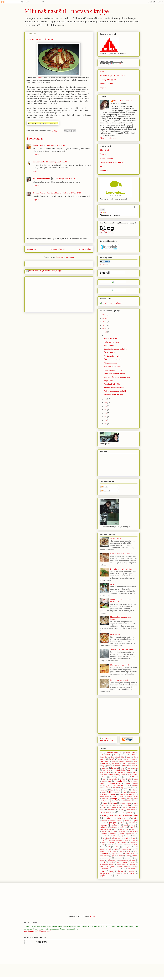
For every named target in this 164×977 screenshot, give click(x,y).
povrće (104, 834)
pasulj (126, 825)
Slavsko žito (103, 757)
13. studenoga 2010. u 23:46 (54, 145)
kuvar (129, 803)
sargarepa (122, 843)
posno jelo (133, 831)
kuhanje (109, 801)
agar (128, 757)
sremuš (121, 856)
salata (111, 842)
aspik (133, 759)
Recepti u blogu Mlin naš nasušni (113, 75)
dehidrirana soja (124, 772)
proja (121, 836)
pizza (126, 829)
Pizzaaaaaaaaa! (110, 363)
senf (103, 847)
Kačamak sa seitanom (113, 366)
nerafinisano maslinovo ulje (123, 815)
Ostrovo (124, 755)
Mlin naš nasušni (106, 158)
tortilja (111, 862)
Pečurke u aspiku (111, 338)
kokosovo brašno (107, 794)
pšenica (106, 838)
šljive (132, 873)
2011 (104, 325)
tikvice (132, 860)
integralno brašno (131, 783)
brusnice (105, 768)
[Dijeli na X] (70, 130)
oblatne (112, 820)
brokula (126, 766)
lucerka (135, 805)
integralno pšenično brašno (115, 785)
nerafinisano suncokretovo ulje (116, 818)
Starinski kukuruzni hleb (113, 395)
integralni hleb (121, 781)
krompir (114, 799)
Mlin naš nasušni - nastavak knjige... (69, 11)
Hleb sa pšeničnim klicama (115, 388)
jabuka (115, 788)
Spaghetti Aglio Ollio (117, 757)
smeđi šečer (112, 851)
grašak (134, 777)
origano (134, 821)
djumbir (104, 774)
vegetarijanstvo (121, 864)
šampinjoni (131, 871)
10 (106, 399)
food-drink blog (104, 264)
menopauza (111, 809)
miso (121, 810)
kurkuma (113, 803)
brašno (117, 766)
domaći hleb (114, 775)
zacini (127, 866)
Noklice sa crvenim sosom (114, 374)
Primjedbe (107, 491)
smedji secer (126, 849)
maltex (125, 807)
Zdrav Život (104, 150)
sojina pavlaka (129, 853)
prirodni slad (103, 836)
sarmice (132, 842)
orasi (119, 821)
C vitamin (106, 755)
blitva (124, 763)
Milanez (116, 755)
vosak (113, 866)
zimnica (105, 869)
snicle (122, 851)
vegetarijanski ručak (106, 864)
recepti (102, 840)
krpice (123, 798)
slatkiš (109, 849)
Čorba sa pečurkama (112, 359)
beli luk (105, 763)
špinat (110, 876)
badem (114, 761)
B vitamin (127, 752)
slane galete (127, 847)
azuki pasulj (104, 761)
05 (106, 417)
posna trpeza (123, 831)
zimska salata (115, 869)
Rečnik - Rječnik (106, 84)
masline (132, 807)
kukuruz (117, 801)
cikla (128, 768)
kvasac (104, 805)
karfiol (125, 790)
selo (109, 845)
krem (135, 796)
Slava (132, 755)
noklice (134, 818)
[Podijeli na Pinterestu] (74, 130)
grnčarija (122, 779)
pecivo (133, 825)
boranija (102, 766)
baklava (121, 761)
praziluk (113, 834)
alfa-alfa (111, 759)
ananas (126, 759)
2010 (104, 329)
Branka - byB (38, 145)
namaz (129, 813)
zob (124, 869)
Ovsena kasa (115, 538)
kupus (104, 803)
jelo (134, 788)
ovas (104, 823)
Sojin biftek (108, 381)
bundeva (114, 768)
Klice (112, 584)
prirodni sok (113, 836)
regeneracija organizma (115, 840)
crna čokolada (119, 770)
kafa (111, 790)
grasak (127, 777)
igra (103, 781)
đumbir (120, 871)
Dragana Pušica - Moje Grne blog (46, 193)
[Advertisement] (56, 263)
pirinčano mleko (105, 829)
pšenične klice (129, 838)
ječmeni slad (103, 790)
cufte (101, 772)
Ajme (101, 753)
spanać (113, 856)
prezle (122, 834)
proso (135, 836)
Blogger (92, 916)
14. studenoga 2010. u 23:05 (56, 162)
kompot (122, 796)
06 (106, 413)
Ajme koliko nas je (114, 753)
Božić (135, 753)
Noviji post (31, 249)
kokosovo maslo (127, 794)
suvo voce (118, 858)
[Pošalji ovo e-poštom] (65, 130)
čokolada (131, 869)
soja (128, 851)
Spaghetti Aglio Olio (112, 384)
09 (106, 402)
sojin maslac (116, 853)
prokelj (128, 836)
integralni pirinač (114, 783)
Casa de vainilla (39, 162)
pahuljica (112, 823)
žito (115, 876)
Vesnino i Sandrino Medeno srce (117, 377)
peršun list (103, 827)
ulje (118, 862)
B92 (101, 166)
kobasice (132, 792)
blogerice (132, 763)
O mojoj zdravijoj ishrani (109, 80)
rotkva (127, 840)
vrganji (120, 866)
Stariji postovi (85, 249)
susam (134, 856)
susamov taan (106, 858)
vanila (125, 862)
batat (135, 761)
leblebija (127, 805)
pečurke (123, 827)
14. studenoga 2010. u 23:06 (64, 179)
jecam (128, 788)
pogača (104, 831)
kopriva (129, 796)
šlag (125, 873)
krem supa (105, 798)
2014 (104, 318)
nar (136, 813)
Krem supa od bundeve (113, 370)
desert (135, 772)
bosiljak (109, 766)
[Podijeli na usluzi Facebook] (72, 130)
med (101, 810)
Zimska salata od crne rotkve (122, 650)
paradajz (103, 825)
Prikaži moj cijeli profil (108, 138)
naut (104, 815)
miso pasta (131, 809)
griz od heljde (113, 779)
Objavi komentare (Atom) (65, 257)
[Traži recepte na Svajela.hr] (110, 303)
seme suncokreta (131, 845)
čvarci (111, 871)
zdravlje (134, 867)
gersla (111, 777)
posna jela (112, 831)
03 (106, 424)
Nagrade (103, 88)
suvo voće (127, 858)
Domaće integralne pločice (121, 569)
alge (119, 759)
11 (106, 335)
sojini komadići (104, 856)
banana (128, 761)
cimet (135, 768)
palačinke (132, 823)
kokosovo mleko (105, 796)
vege (133, 862)
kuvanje (122, 803)
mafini (104, 807)
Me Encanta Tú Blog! (112, 356)
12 (106, 332)
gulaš (129, 779)
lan (110, 805)
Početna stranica (57, 249)
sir (109, 847)
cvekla (107, 772)
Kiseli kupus (109, 345)
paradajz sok (115, 825)
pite (115, 829)
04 (106, 420)
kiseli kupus (114, 792)
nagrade (121, 813)
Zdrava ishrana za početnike (111, 162)
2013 (104, 322)
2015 (104, 315)
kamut (118, 790)
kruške (129, 798)
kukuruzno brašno (130, 801)
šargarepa (104, 873)
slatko (116, 849)
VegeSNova (104, 170)
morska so (106, 812)
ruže (103, 842)
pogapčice (134, 829)
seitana (40, 78)
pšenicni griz (116, 838)
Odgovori (36, 154)
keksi (104, 792)
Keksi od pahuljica (111, 342)
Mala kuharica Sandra (41, 179)
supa (128, 856)
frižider (104, 777)
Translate (118, 64)
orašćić (127, 820)
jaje (122, 788)
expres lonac (132, 775)
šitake (118, 873)
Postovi (106, 487)
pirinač (132, 827)
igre (109, 781)
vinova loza (104, 867)
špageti (102, 876)
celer (122, 768)
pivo (120, 829)
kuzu (135, 803)
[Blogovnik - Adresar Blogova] (107, 740)
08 (106, 406)
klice (124, 792)
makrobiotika (115, 807)
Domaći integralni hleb (119, 680)
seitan (102, 845)
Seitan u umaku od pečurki (115, 391)
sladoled (116, 847)
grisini (104, 779)
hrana (135, 779)
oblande (104, 820)
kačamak (134, 790)
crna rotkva (106, 770)
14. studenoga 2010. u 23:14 (70, 193)
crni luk (131, 770)
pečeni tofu (113, 827)
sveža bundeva (111, 860)
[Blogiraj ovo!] (67, 130)
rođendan (134, 840)
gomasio (119, 777)
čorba (102, 871)
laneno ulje (117, 805)
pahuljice (122, 823)
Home (102, 71)
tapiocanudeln (123, 860)
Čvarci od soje (110, 352)
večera (132, 864)
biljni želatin (115, 763)
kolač (115, 796)
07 (106, 410)
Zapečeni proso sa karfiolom (115, 349)
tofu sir (102, 862)
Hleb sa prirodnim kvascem (121, 554)
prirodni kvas (131, 834)
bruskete (134, 766)
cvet (114, 772)
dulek (123, 774)
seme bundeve (118, 845)
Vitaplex (103, 154)
